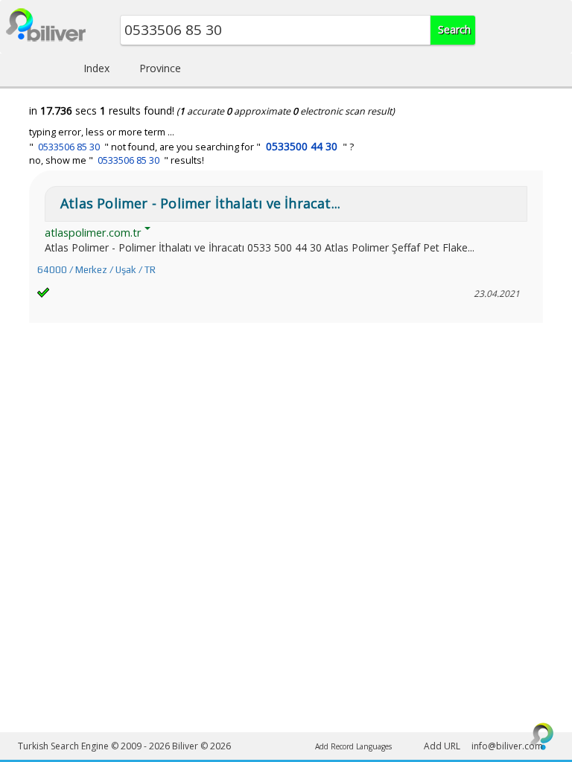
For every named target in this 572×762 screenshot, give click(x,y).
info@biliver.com (507, 746)
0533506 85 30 (69, 147)
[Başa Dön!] (542, 736)
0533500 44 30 (301, 146)
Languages (374, 746)
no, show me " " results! (116, 160)
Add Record (334, 746)
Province (160, 68)
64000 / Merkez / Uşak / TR (96, 269)
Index (96, 68)
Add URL (442, 746)
